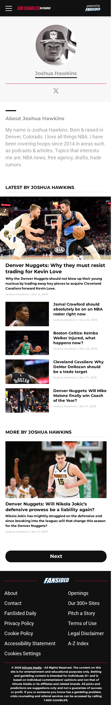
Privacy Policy (19, 623)
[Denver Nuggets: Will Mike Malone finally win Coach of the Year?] (56, 400)
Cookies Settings (22, 653)
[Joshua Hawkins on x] (56, 91)
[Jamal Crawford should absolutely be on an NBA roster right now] (56, 314)
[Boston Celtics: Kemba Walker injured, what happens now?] (56, 343)
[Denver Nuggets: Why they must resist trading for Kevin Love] (56, 246)
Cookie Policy (18, 633)
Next (56, 556)
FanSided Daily (20, 613)
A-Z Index (78, 643)
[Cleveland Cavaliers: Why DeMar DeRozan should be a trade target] (56, 371)
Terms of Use (82, 623)
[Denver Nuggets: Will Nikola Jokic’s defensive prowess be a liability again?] (56, 487)
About (10, 593)
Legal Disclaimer (86, 633)
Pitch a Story (81, 613)
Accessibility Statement (29, 643)
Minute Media (32, 667)
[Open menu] (8, 8)
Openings (78, 593)
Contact (12, 603)
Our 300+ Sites (83, 603)
